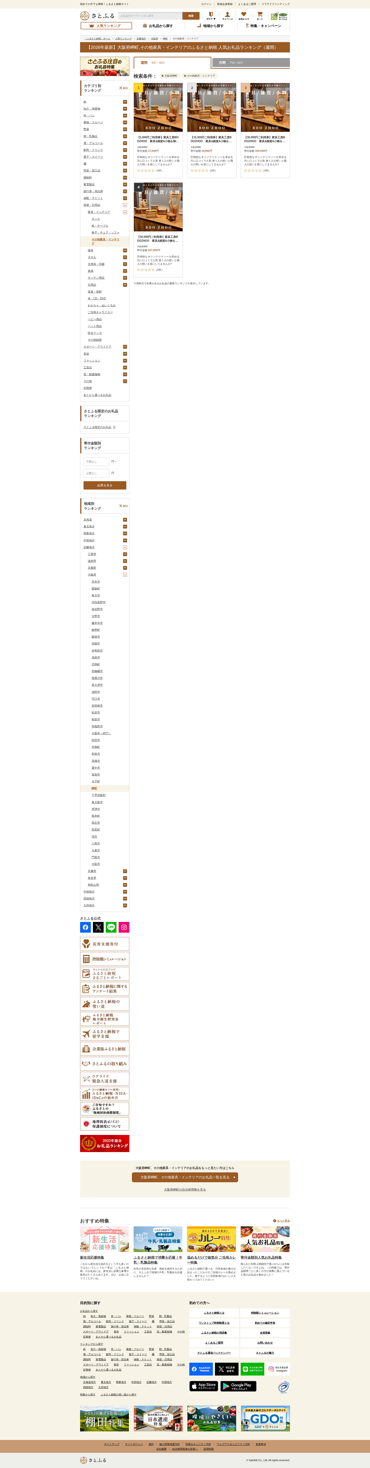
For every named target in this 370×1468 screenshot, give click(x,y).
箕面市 (96, 774)
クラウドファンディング (276, 4)
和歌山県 (93, 884)
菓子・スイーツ (93, 156)
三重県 (92, 554)
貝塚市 (96, 643)
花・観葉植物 (92, 374)
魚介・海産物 (92, 108)
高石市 (96, 822)
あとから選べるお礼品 (97, 395)
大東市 (96, 850)
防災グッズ (95, 333)
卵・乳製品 (90, 136)
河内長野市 (99, 602)
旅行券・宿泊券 (93, 191)
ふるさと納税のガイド (211, 16)
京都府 (92, 567)
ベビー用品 (95, 319)
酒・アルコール (93, 143)
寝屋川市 (97, 678)
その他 (88, 381)
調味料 (88, 177)
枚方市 (96, 595)
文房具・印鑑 (96, 264)
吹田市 (96, 740)
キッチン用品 (96, 277)
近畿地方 (89, 547)
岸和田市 (97, 650)
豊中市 (96, 767)
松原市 (96, 712)
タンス (96, 218)
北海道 (88, 519)
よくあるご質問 (247, 4)
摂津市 (96, 809)
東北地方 (89, 526)
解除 (125, 87)
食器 (90, 270)
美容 (86, 353)
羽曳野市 (97, 726)
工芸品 (88, 367)
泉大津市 (97, 684)
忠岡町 (96, 664)
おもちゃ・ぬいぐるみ (102, 305)
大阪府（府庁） (101, 733)
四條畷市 (97, 671)
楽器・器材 (95, 291)
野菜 (86, 129)
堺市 (94, 836)
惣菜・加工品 (92, 170)
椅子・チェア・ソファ (105, 232)
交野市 (96, 616)
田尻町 (96, 829)
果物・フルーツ (93, 122)
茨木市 (96, 581)
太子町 (96, 781)
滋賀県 (92, 561)
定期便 (88, 388)
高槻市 (96, 760)
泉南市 (96, 657)
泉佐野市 (97, 609)
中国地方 (89, 891)
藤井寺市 (97, 623)
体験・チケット (93, 198)
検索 (191, 15)
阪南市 (96, 636)
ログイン (206, 4)
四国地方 (89, 898)
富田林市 (97, 705)
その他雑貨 (95, 339)
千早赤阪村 (99, 795)
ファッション (92, 360)
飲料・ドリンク (93, 150)
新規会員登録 (225, 4)
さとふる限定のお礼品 (97, 427)
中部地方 (89, 540)
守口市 (96, 698)
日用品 (92, 284)
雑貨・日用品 (92, 205)
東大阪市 (97, 802)
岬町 (94, 788)
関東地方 (89, 533)
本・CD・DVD (97, 298)
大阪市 (96, 864)
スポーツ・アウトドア (97, 346)
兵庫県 (92, 871)
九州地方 (89, 905)
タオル (92, 257)
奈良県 (92, 878)
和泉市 (96, 753)
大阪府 (92, 574)
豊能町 (96, 588)
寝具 (90, 250)
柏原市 (96, 719)
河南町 (96, 747)
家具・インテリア (99, 212)
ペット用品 (95, 326)
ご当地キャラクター (100, 312)
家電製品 (89, 184)
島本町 (96, 815)
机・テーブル (100, 225)
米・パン (89, 115)
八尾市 (96, 843)
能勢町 (96, 629)
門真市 (96, 857)
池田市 (96, 692)
